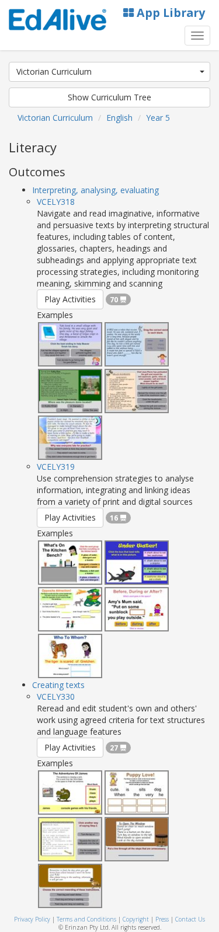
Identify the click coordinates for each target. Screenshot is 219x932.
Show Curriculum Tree (109, 97)
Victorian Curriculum (54, 71)
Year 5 (158, 117)
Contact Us (190, 919)
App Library (169, 12)
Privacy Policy (32, 919)
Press (162, 919)
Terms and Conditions (86, 919)
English (119, 117)
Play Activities (70, 299)
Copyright (136, 919)
